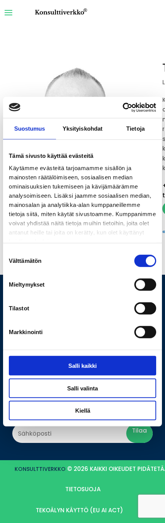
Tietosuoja (83, 489)
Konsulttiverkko (40, 469)
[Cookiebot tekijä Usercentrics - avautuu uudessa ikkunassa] (122, 107)
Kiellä (82, 410)
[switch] (145, 285)
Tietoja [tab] (135, 128)
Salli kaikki (82, 365)
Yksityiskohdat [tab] (82, 128)
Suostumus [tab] (29, 128)
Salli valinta (82, 388)
